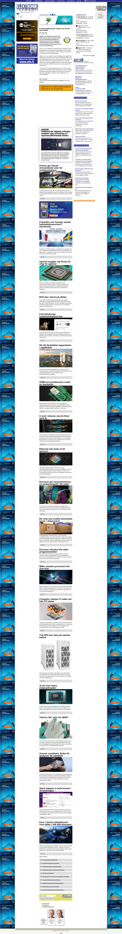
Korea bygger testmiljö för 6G (50, 860)
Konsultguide (70, 0)
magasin (41, 82)
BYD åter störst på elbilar (82, 178)
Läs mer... (42, 198)
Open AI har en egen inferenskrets (84, 128)
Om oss (79, 0)
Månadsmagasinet (50, 0)
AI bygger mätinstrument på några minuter (53, 890)
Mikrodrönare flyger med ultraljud (51, 863)
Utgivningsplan (39, 0)
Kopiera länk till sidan (44, 14)
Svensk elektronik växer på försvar (51, 880)
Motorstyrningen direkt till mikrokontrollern (53, 883)
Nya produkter (80, 98)
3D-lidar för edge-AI (80, 136)
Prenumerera (61, 0)
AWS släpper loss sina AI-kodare (51, 886)
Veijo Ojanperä (82, 16)
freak (79, 25)
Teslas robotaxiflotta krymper (82, 45)
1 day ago (85, 23)
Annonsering (45, 905)
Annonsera (29, 0)
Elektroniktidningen (80, 37)
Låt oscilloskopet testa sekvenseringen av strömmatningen (81, 67)
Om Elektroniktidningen (48, 906)
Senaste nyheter (81, 145)
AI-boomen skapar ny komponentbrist (52, 866)
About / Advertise (91, 0)
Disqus (93, 55)
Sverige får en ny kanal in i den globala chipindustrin (56, 876)
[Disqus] (55, 109)
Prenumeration (46, 903)
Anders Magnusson (83, 34)
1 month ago (91, 45)
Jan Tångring (81, 40)
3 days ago (87, 37)
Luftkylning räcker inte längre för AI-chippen (53, 870)
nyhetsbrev (61, 80)
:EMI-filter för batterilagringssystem (81, 78)
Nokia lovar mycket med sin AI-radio (83, 51)
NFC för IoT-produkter (48, 873)
